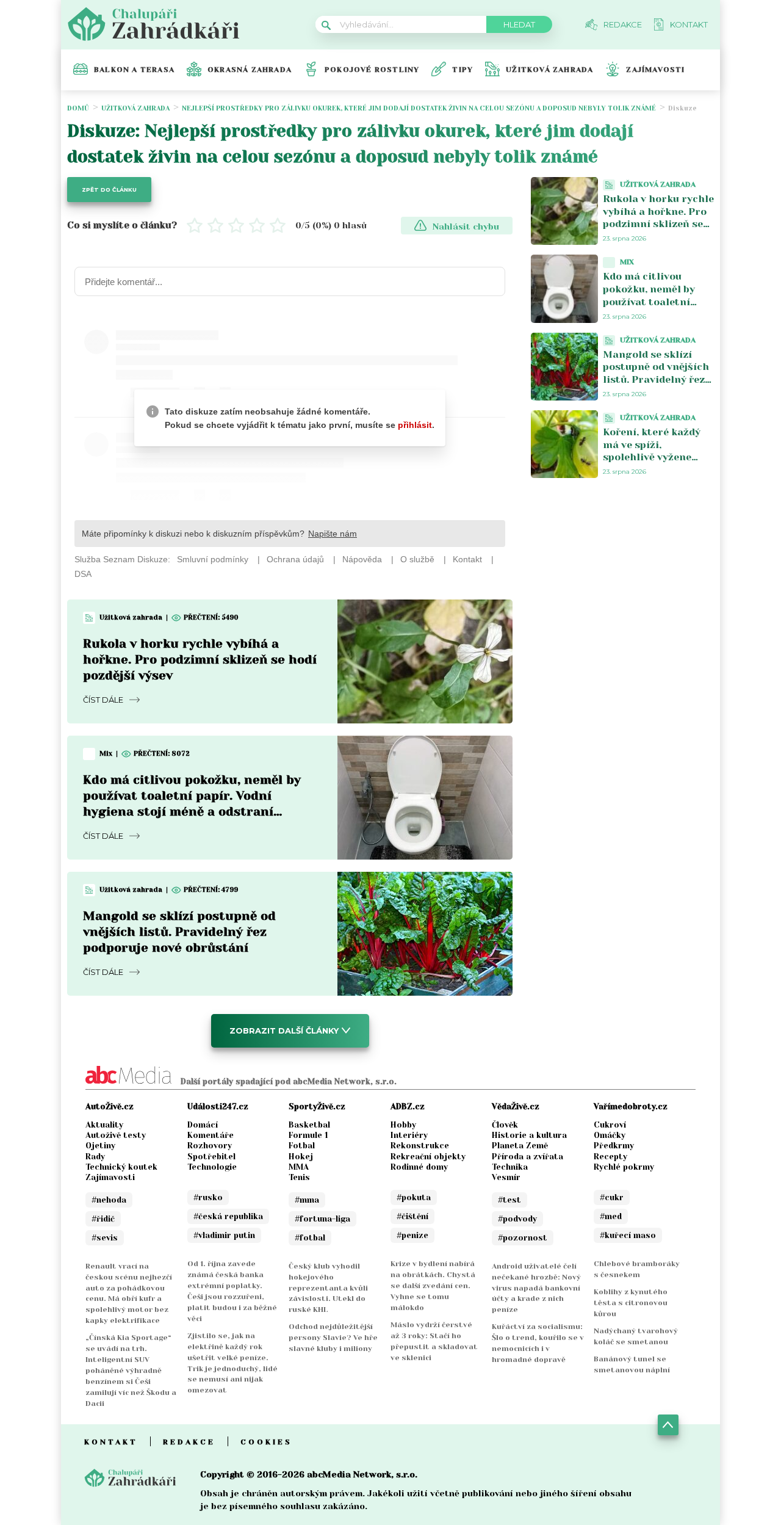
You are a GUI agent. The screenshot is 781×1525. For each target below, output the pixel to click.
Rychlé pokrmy (624, 1167)
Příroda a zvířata (527, 1156)
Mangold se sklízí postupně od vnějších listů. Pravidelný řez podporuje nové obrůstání (179, 932)
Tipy (462, 69)
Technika (510, 1167)
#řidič (103, 1218)
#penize (412, 1235)
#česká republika (228, 1216)
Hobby (403, 1124)
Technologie (212, 1167)
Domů (78, 108)
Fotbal (302, 1145)
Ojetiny (100, 1145)
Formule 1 (308, 1135)
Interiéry (409, 1135)
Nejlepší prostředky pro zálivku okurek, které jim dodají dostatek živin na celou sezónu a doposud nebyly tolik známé (419, 108)
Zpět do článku (109, 189)
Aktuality (104, 1124)
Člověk (505, 1124)
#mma (307, 1199)
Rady (95, 1156)
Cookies (266, 1442)
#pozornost (522, 1237)
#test (509, 1199)
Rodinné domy (419, 1167)
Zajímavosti (655, 69)
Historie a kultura (529, 1135)
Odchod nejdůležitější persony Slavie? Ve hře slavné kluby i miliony (333, 1337)
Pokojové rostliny (372, 69)
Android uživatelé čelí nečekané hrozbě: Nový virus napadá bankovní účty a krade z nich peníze (536, 1288)
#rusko (208, 1197)
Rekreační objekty (428, 1156)
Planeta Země (520, 1145)
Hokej (301, 1156)
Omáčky (609, 1135)
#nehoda (109, 1199)
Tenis (299, 1177)
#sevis (105, 1237)
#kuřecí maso (628, 1235)
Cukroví (610, 1124)
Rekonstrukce (419, 1145)
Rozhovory (209, 1145)
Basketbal (309, 1124)
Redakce (189, 1442)
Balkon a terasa (134, 69)
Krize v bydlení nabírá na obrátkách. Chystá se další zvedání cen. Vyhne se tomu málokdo (432, 1285)
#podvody (517, 1218)
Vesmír (506, 1177)
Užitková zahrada (549, 69)
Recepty (610, 1156)
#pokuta (414, 1197)
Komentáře (210, 1135)
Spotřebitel (211, 1156)
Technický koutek (121, 1167)
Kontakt (111, 1442)
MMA (299, 1167)
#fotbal (310, 1237)
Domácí (202, 1124)
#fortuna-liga (322, 1218)
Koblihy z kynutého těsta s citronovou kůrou (631, 1303)
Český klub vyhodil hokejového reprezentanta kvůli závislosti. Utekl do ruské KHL (328, 1288)
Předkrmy (614, 1145)
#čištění (412, 1216)
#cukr (612, 1197)
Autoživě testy (115, 1135)
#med (611, 1216)
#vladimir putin (224, 1235)
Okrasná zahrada (249, 69)
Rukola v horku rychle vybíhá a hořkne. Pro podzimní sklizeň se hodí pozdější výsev (200, 660)
